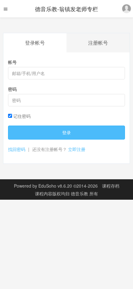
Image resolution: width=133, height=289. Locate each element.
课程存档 (110, 186)
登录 (66, 132)
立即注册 (76, 149)
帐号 (12, 62)
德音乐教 (80, 193)
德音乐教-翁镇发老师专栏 (66, 9)
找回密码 (16, 149)
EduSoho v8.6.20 (55, 186)
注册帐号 (98, 42)
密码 (12, 89)
